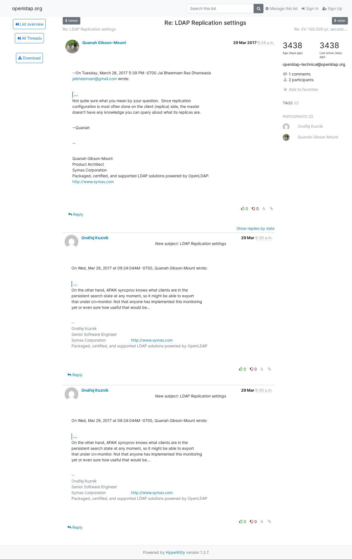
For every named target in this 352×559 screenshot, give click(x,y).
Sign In (311, 8)
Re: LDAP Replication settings (89, 29)
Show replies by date (255, 228)
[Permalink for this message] (271, 208)
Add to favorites (303, 89)
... (76, 94)
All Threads (31, 38)
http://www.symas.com (93, 181)
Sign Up (334, 8)
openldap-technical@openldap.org (314, 64)
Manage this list (283, 8)
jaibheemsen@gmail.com (94, 78)
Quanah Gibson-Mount (104, 42)
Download (31, 58)
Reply (77, 214)
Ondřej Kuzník (94, 237)
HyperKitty (175, 552)
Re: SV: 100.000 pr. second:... (321, 29)
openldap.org (27, 8)
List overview (31, 24)
